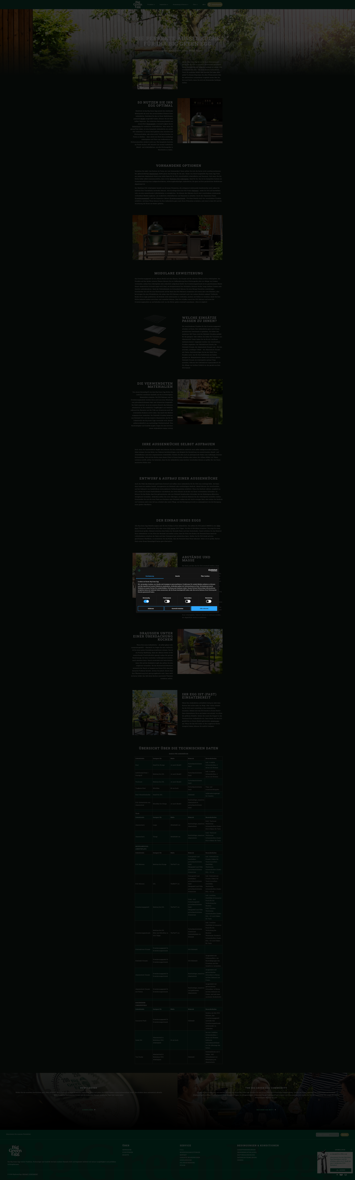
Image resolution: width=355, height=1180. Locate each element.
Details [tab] (177, 576)
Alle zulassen (204, 608)
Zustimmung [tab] (150, 576)
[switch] (167, 601)
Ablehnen (151, 608)
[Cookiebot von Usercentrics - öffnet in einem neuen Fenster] (209, 570)
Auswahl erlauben (177, 608)
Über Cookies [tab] (205, 576)
